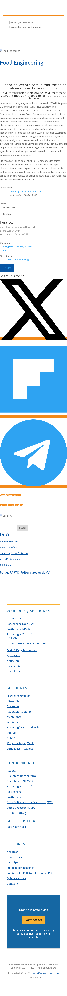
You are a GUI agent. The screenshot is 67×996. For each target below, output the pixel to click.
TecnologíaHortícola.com (14, 553)
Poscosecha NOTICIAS (20, 623)
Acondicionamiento (19, 711)
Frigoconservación (19, 695)
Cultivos (12, 732)
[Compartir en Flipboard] (33, 416)
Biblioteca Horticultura (21, 775)
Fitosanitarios (16, 701)
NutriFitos (13, 738)
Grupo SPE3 (14, 618)
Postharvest (14, 797)
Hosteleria (13, 671)
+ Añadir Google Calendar (10, 495)
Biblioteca (5, 565)
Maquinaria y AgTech (20, 743)
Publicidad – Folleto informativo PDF (30, 873)
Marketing (13, 655)
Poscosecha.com (9, 541)
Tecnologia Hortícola (20, 786)
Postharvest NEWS (18, 629)
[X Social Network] (33, 338)
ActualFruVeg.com (10, 559)
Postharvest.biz (8, 547)
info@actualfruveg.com (46, 973)
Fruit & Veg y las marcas (22, 650)
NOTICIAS (13, 638)
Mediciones (14, 716)
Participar (13, 862)
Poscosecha (14, 791)
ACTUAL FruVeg (16, 813)
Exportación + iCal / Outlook (11, 505)
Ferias (6, 250)
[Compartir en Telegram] (33, 486)
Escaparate (14, 666)
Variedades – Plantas (20, 748)
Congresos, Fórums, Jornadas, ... (19, 246)
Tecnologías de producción (24, 727)
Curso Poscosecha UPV (21, 807)
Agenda (11, 770)
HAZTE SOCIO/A (33, 920)
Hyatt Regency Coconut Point (25, 191)
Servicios (12, 722)
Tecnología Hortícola (20, 634)
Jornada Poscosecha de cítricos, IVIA (30, 802)
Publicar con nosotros (20, 867)
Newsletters (14, 857)
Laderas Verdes (16, 826)
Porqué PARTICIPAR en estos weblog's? (25, 572)
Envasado (13, 706)
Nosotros (12, 851)
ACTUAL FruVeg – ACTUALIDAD (26, 643)
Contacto (12, 883)
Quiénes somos (16, 878)
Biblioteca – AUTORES (20, 781)
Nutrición (13, 660)
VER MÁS (6, 267)
